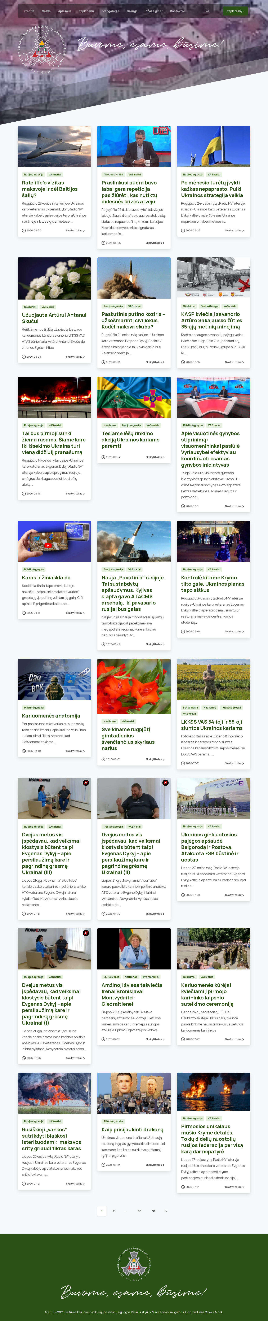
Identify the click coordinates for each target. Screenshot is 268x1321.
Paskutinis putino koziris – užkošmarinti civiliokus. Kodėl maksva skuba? (133, 320)
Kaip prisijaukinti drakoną (133, 1129)
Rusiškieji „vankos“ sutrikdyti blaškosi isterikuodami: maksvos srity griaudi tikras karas (51, 1139)
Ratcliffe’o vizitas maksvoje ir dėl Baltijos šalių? (50, 189)
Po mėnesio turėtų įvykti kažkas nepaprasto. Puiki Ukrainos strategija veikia (212, 189)
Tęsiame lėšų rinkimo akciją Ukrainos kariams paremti (130, 439)
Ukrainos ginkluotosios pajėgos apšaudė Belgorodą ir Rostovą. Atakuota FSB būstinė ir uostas (209, 847)
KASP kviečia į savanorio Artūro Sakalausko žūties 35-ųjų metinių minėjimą (211, 320)
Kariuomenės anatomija (51, 715)
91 (153, 1211)
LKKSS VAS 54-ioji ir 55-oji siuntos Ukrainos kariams (212, 724)
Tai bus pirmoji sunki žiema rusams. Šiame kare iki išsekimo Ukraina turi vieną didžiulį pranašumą (54, 442)
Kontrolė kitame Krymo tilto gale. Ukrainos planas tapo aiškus (213, 583)
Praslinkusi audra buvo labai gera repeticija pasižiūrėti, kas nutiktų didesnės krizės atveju (129, 192)
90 (140, 1211)
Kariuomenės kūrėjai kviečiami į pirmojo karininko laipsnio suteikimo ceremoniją (207, 994)
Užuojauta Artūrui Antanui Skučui (54, 317)
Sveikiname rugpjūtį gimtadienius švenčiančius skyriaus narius (128, 738)
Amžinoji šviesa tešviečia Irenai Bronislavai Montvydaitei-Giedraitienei (132, 994)
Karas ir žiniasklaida (46, 577)
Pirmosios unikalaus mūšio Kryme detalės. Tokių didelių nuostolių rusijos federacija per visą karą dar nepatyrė (212, 1139)
